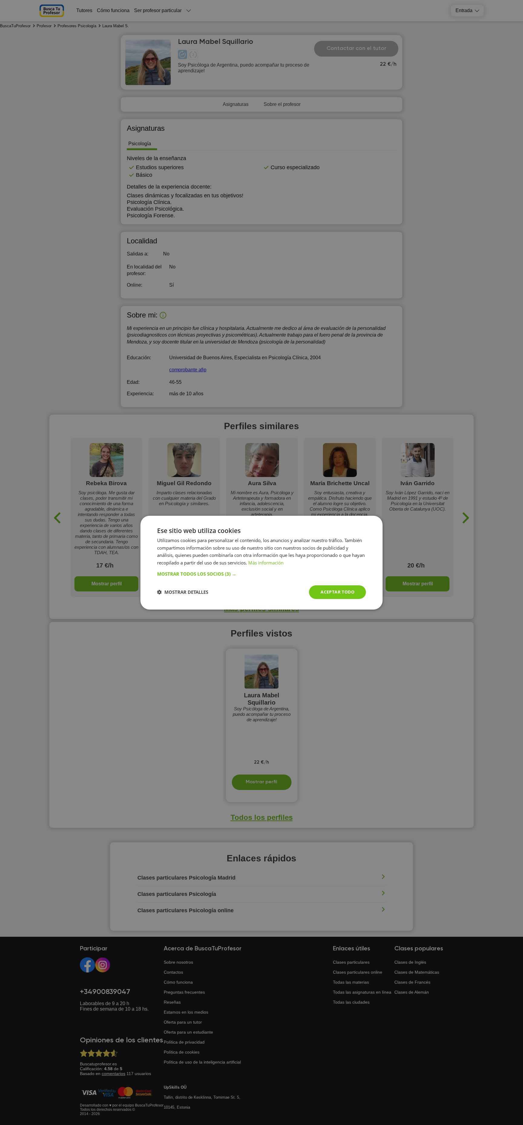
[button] (261, 574)
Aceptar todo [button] (337, 592)
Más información (266, 563)
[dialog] (261, 562)
